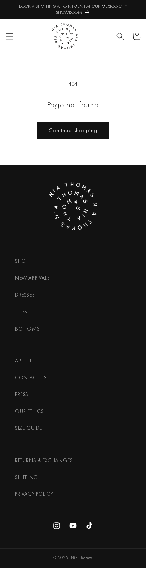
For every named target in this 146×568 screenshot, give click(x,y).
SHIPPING (26, 477)
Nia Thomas (82, 557)
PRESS (21, 394)
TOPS (21, 311)
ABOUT (23, 360)
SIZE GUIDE (28, 428)
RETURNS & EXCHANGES (44, 460)
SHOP (21, 261)
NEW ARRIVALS (32, 277)
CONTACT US (31, 377)
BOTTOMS (27, 328)
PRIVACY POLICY (34, 493)
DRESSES (25, 294)
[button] (9, 36)
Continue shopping (73, 130)
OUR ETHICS (29, 411)
